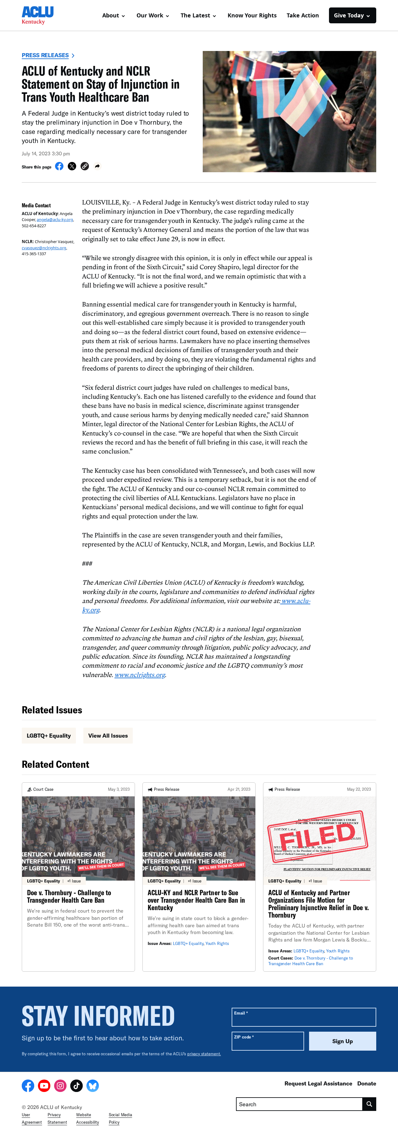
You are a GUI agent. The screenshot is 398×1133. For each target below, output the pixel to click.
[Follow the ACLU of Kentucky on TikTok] (76, 1087)
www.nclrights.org (139, 674)
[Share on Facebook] (59, 168)
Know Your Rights (252, 15)
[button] (85, 167)
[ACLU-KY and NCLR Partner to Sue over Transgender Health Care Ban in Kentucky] (199, 877)
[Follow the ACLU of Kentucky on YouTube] (44, 1087)
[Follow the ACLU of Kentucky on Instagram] (60, 1087)
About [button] (110, 15)
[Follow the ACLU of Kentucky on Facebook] (28, 1087)
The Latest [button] (195, 15)
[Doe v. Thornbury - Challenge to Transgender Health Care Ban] (78, 877)
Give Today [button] (349, 15)
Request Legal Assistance (318, 1083)
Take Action (303, 15)
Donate (366, 1083)
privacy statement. (204, 1053)
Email (241, 1013)
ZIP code (244, 1036)
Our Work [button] (150, 15)
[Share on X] (72, 168)
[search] (369, 1104)
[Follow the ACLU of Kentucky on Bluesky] (92, 1087)
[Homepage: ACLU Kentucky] (43, 15)
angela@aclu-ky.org (55, 219)
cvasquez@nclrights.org (44, 248)
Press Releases (45, 55)
